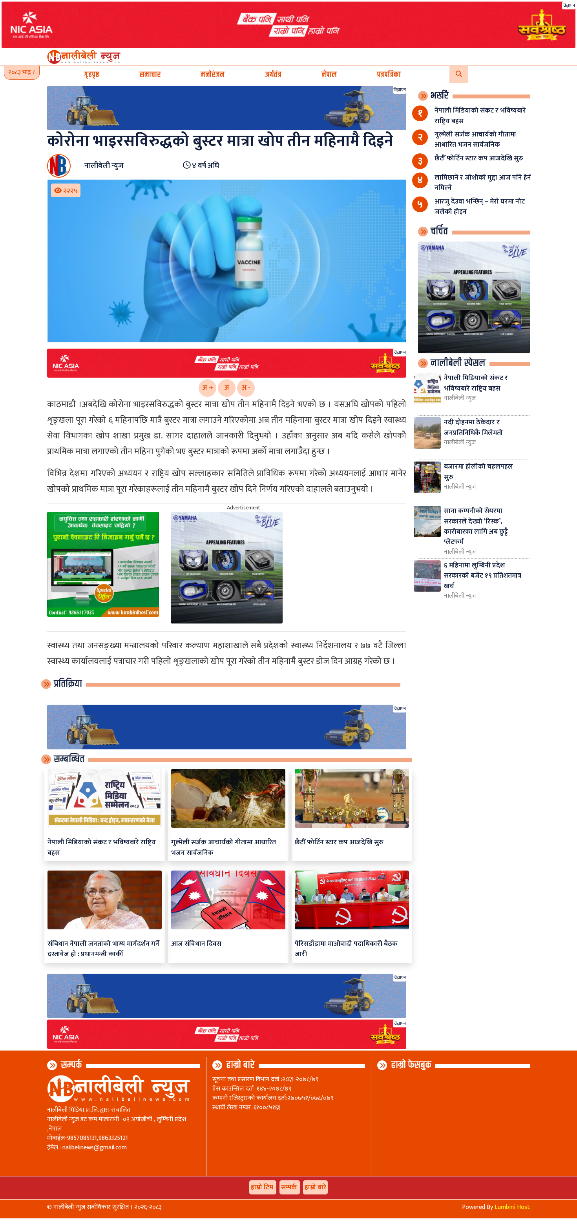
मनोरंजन (213, 75)
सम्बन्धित (69, 759)
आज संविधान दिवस (196, 943)
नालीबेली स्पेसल (458, 363)
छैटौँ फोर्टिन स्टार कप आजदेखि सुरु (339, 842)
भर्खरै (440, 95)
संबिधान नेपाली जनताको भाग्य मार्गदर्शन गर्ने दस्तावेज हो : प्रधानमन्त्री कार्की (103, 949)
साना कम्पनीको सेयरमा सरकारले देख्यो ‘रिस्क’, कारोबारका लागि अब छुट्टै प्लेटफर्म (476, 526)
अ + (207, 388)
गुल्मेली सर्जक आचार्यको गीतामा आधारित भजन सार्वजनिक (223, 847)
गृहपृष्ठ (91, 75)
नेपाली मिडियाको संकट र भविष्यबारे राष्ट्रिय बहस (101, 847)
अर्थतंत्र (273, 75)
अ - (245, 388)
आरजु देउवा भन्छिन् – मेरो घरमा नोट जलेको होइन (480, 206)
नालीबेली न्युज (460, 398)
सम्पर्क (71, 1065)
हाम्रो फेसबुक (411, 1065)
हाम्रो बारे (240, 1065)
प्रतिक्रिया (68, 683)
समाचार (150, 75)
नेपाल (329, 75)
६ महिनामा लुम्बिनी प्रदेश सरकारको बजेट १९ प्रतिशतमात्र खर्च (482, 576)
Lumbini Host (512, 1207)
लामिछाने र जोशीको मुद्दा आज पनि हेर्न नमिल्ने (483, 182)
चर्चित (439, 231)
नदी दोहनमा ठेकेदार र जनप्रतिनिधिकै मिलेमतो (473, 427)
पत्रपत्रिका (389, 75)
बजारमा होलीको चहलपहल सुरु (478, 471)
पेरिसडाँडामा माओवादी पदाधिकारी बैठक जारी (346, 949)
